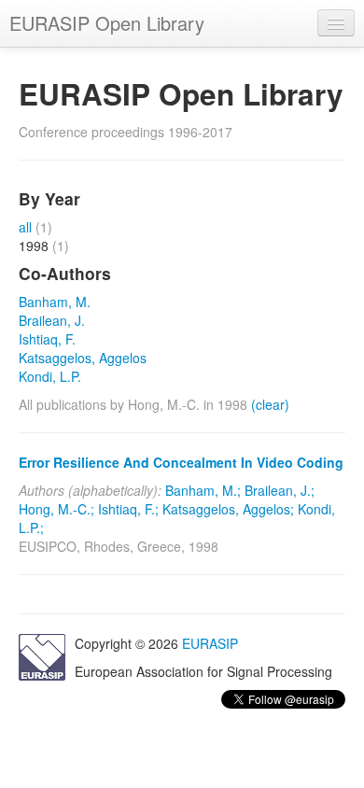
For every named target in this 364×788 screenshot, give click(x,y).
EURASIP (210, 643)
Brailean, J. (52, 320)
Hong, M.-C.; (56, 509)
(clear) (270, 404)
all (25, 227)
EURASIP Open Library (106, 22)
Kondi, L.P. (50, 376)
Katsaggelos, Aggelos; (228, 509)
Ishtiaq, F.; (128, 509)
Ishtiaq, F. (47, 339)
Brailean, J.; (280, 490)
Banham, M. (55, 301)
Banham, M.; (203, 490)
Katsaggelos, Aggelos (83, 357)
